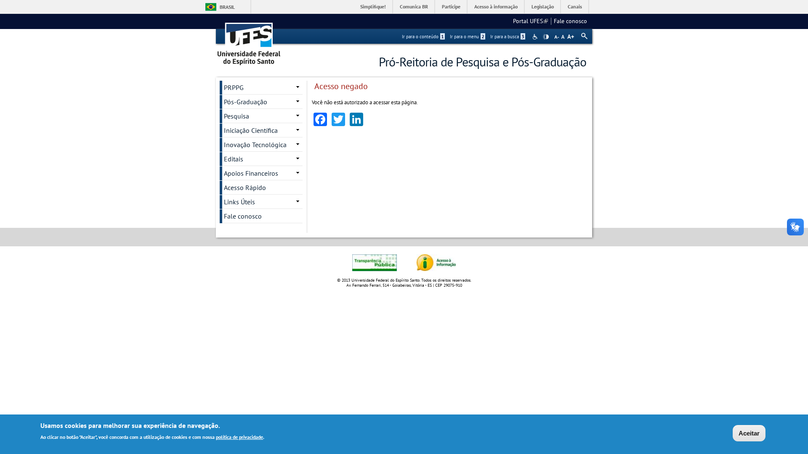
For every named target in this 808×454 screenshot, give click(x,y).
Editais (233, 159)
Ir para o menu (467, 37)
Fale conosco (570, 21)
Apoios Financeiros (251, 173)
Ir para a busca (507, 37)
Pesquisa (236, 116)
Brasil (227, 7)
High (546, 37)
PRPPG (234, 87)
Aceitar (749, 433)
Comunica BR (414, 6)
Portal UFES (530, 21)
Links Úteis (239, 202)
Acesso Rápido (245, 187)
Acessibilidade (536, 37)
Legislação (543, 6)
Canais (575, 6)
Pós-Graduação (245, 102)
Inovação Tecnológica (255, 144)
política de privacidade (239, 436)
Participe (451, 6)
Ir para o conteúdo (423, 37)
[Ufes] (249, 41)
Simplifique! (373, 6)
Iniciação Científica (251, 130)
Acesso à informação (496, 6)
